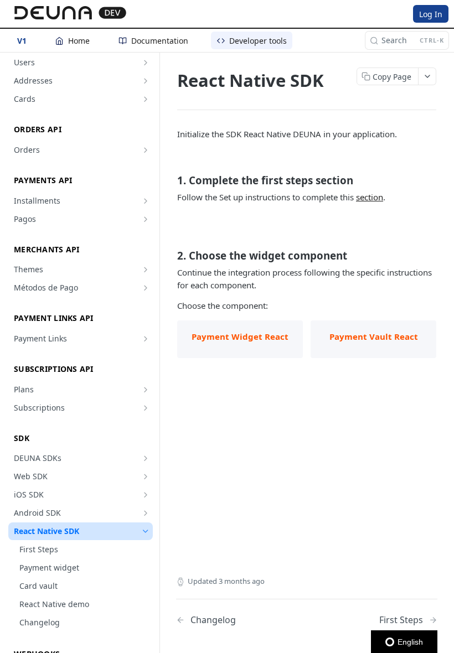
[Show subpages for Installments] (145, 200)
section (369, 197)
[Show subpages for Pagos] (145, 219)
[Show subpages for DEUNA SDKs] (145, 458)
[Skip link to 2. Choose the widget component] (169, 255)
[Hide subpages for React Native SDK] (145, 531)
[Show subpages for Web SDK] (145, 476)
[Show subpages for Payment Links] (145, 338)
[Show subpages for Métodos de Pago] (145, 287)
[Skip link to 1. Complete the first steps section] (169, 179)
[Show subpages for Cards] (145, 99)
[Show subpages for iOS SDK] (145, 494)
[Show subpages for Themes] (145, 269)
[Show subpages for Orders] (145, 150)
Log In (430, 14)
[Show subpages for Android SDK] (145, 513)
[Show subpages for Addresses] (145, 80)
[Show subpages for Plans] (145, 389)
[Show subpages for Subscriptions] (145, 407)
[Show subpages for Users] (145, 62)
